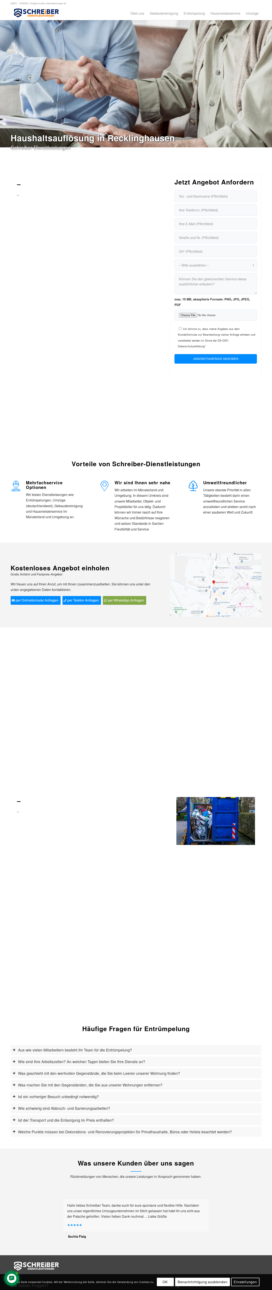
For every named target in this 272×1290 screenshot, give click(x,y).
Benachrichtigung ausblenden (203, 1281)
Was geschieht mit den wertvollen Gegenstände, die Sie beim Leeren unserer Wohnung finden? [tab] (99, 1073)
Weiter (245, 821)
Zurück (186, 821)
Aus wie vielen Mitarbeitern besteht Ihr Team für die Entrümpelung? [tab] (75, 1050)
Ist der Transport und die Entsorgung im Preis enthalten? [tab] (66, 1120)
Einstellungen (245, 1281)
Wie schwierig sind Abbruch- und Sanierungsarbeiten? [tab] (64, 1108)
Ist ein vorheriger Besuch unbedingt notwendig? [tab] (58, 1096)
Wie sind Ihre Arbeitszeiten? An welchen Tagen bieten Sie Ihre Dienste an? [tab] (81, 1061)
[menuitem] (137, 13)
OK (165, 1281)
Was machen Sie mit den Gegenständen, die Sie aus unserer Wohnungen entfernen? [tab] (90, 1085)
